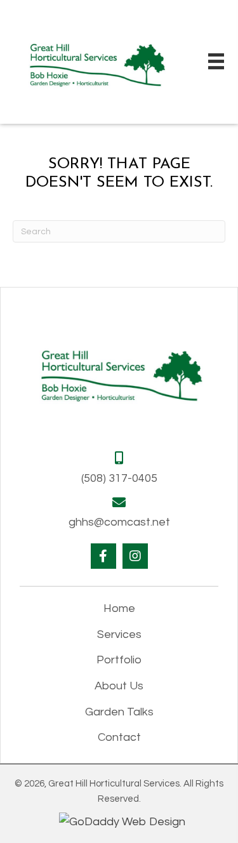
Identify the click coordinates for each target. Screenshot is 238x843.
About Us (119, 686)
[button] (103, 556)
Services (119, 634)
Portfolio (119, 660)
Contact (119, 737)
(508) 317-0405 (119, 478)
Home (119, 608)
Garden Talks (119, 712)
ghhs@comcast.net (119, 522)
